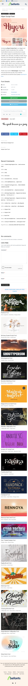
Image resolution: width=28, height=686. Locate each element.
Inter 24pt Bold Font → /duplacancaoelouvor (14, 190)
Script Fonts (17, 9)
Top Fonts (21, 673)
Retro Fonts (3, 496)
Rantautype (14, 92)
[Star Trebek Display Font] (14, 530)
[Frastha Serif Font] (14, 462)
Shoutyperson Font (6, 358)
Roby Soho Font (5, 654)
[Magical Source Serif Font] (14, 393)
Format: (4, 87)
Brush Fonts (4, 383)
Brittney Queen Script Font (9, 335)
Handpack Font (5, 495)
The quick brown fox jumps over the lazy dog (15, 124)
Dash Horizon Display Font (7, 142)
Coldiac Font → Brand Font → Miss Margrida (14, 203)
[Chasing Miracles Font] (14, 598)
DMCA (14, 672)
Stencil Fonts (11, 360)
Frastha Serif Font (6, 472)
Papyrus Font (7, 209)
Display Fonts (4, 360)
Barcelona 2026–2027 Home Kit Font (17, 224)
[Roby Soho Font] (14, 644)
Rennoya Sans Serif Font (8, 517)
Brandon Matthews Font (8, 381)
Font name (7, 175)
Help (6, 169)
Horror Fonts (11, 542)
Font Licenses (20, 672)
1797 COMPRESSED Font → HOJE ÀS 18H (13, 181)
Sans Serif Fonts (12, 519)
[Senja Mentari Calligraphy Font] (14, 621)
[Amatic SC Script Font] (14, 439)
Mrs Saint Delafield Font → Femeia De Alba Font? (15, 218)
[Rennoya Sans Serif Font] (14, 507)
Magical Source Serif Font (8, 404)
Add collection (14, 104)
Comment (4, 250)
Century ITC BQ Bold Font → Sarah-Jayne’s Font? (15, 221)
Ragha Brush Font (6, 563)
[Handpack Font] (14, 484)
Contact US (15, 673)
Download (15, 98)
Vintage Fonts (17, 314)
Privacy (9, 672)
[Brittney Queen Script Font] (14, 325)
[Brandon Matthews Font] (14, 371)
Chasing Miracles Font (7, 608)
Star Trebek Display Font (8, 540)
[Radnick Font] (14, 302)
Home (3, 9)
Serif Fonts (11, 314)
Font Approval (8, 673)
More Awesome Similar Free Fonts (14, 290)
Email (3, 278)
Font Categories (9, 9)
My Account (15, 1)
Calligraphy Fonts (5, 13)
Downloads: (5, 89)
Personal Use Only (15, 94)
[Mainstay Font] (14, 575)
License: (4, 94)
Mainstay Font (5, 586)
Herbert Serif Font (5, 149)
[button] (26, 4)
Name (3, 272)
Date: (3, 84)
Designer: (4, 92)
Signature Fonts (17, 451)
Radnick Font (5, 312)
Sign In (2, 1)
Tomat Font (6, 215)
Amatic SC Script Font (7, 449)
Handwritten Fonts (5, 337)
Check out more (15, 101)
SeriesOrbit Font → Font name (11, 178)
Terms (5, 672)
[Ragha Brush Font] (14, 553)
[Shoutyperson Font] (14, 348)
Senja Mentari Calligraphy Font (10, 631)
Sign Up (8, 1)
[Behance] (12, 683)
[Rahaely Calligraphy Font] (14, 416)
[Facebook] (15, 683)
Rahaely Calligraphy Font (8, 426)
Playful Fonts (4, 451)
